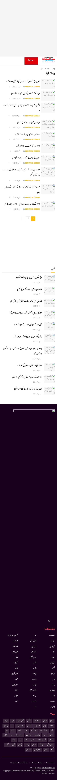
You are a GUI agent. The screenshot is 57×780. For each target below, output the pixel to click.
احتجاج (51, 721)
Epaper (31, 60)
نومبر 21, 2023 (16, 139)
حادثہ (35, 636)
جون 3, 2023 (16, 209)
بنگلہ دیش (29, 726)
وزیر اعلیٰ (34, 745)
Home (47, 69)
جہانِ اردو (52, 701)
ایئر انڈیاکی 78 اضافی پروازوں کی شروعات (29, 365)
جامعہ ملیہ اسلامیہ (44, 731)
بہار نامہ (53, 685)
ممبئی (26, 740)
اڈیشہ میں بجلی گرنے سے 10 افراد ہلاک (28, 146)
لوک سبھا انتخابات (42, 740)
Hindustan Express (32, 87)
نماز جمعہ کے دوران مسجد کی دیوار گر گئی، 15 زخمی (27, 377)
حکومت (19, 731)
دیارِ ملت (34, 674)
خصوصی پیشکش (33, 658)
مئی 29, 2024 (16, 99)
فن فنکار (16, 641)
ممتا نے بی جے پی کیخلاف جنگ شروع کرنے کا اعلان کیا (26, 313)
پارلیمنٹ (26, 745)
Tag (53, 69)
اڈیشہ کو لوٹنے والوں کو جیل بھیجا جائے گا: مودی (25, 94)
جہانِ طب (52, 707)
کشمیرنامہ (16, 663)
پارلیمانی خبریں (52, 690)
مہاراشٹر (13, 740)
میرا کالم (16, 696)
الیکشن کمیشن (21, 721)
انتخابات (6, 721)
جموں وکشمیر (33, 731)
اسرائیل (45, 721)
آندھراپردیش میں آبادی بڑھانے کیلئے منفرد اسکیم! (28, 389)
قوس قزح (15, 652)
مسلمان (32, 740)
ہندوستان (28, 750)
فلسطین (5, 735)
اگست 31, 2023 (16, 163)
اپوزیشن (51, 726)
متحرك (16, 679)
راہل (44, 735)
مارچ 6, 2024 (16, 128)
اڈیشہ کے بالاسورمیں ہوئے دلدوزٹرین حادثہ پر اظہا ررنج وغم (22, 204)
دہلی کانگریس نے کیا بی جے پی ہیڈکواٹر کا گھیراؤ (29, 277)
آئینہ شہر (53, 641)
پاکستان (20, 745)
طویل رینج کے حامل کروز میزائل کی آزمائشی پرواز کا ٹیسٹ (22, 82)
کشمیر (52, 750)
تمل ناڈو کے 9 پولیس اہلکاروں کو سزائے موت (28, 325)
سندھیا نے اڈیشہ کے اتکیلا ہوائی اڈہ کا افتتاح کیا (26, 158)
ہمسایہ (16, 701)
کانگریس (13, 745)
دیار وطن (34, 679)
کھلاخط (16, 668)
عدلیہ (35, 707)
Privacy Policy (37, 763)
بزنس (53, 679)
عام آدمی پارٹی (19, 735)
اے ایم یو (37, 726)
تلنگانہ (52, 731)
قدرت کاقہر (15, 647)
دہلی (7, 731)
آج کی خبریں (52, 647)
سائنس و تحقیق (33, 690)
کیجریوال (45, 750)
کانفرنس (16, 658)
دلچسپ (34, 663)
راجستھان (51, 735)
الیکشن (53, 668)
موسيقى (16, 690)
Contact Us (50, 763)
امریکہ (12, 721)
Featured (52, 636)
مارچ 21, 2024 (16, 116)
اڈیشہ (41, 69)
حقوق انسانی (33, 641)
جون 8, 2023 (16, 181)
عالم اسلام (34, 701)
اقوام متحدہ (36, 721)
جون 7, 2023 (16, 198)
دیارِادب (34, 685)
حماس (26, 731)
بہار (12, 726)
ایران (44, 726)
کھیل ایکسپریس (14, 674)
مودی (20, 740)
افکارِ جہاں (52, 663)
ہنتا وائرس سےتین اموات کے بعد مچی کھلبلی (29, 289)
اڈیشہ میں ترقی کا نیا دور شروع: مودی (28, 122)
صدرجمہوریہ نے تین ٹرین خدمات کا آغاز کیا (27, 134)
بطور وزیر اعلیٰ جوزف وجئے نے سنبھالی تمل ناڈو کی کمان (26, 301)
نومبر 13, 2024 (16, 87)
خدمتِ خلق (33, 652)
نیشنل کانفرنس (50, 745)
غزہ (11, 735)
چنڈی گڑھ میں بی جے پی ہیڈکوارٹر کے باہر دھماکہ (28, 336)
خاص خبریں (33, 647)
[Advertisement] (28, 28)
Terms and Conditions (19, 763)
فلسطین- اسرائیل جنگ (12, 636)
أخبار (54, 652)
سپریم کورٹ (28, 735)
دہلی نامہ (34, 668)
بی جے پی (6, 726)
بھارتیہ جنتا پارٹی (20, 726)
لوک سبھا (51, 740)
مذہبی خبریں (15, 685)
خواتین (13, 731)
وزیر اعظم (41, 745)
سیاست (34, 696)
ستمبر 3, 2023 (17, 151)
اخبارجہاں (53, 658)
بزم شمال (53, 674)
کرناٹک (7, 745)
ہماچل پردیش (37, 750)
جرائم (54, 696)
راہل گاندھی (37, 735)
